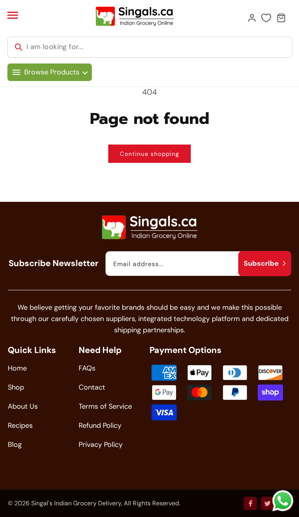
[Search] (19, 47)
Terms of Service (105, 406)
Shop (16, 387)
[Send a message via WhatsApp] (283, 501)
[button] (12, 15)
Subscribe (261, 263)
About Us (23, 406)
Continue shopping (149, 154)
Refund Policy (100, 425)
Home (17, 368)
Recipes (20, 425)
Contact (92, 387)
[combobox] (149, 47)
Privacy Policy (101, 444)
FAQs (87, 368)
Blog (15, 444)
